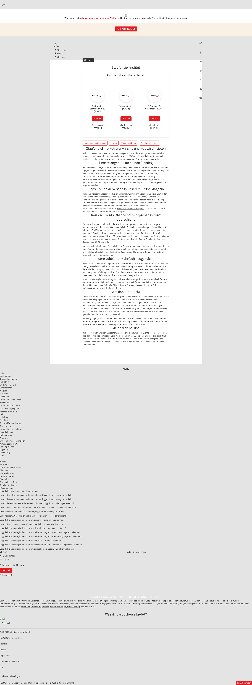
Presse (3, 649)
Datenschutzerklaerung (10, 661)
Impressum (5, 655)
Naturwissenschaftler (9, 444)
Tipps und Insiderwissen (95, 143)
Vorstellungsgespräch (9, 408)
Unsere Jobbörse (128, 143)
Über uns (4, 470)
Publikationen (6, 435)
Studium (4, 420)
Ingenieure (4, 449)
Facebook (87, 341)
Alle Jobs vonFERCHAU (97, 127)
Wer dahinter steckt (149, 143)
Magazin (3, 390)
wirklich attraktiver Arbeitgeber (130, 208)
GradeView (4, 479)
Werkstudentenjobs (9, 385)
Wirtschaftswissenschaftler (12, 441)
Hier (122, 239)
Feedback (6, 570)
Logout (6, 559)
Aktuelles (4, 393)
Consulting (5, 452)
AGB (1, 667)
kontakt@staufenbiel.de (11, 638)
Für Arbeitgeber (7, 488)
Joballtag (4, 417)
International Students (10, 405)
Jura (2, 455)
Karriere (3, 644)
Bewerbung (5, 402)
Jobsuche (4, 396)
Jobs (2, 373)
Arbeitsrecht (5, 426)
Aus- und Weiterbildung (10, 423)
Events (114, 143)
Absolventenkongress (9, 485)
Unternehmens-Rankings (11, 429)
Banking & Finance (8, 446)
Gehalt (3, 414)
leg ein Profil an (117, 279)
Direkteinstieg (6, 376)
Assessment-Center (8, 411)
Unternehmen (6, 387)
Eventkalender (6, 432)
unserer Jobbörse (143, 266)
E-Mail (163, 336)
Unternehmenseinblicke (10, 399)
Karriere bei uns (7, 473)
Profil (5, 552)
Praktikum (4, 382)
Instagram (154, 338)
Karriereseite (95, 324)
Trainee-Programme (8, 379)
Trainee (3, 461)
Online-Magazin (92, 194)
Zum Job (97, 118)
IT (0, 458)
